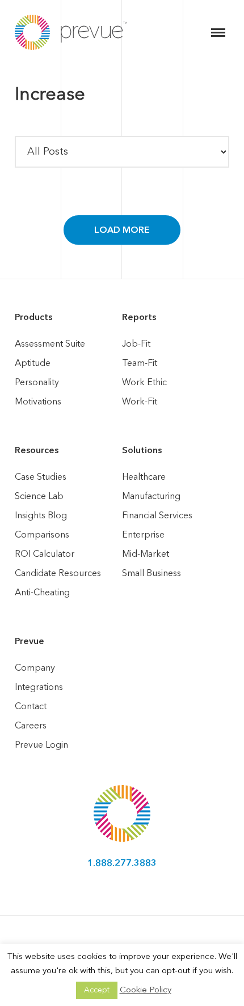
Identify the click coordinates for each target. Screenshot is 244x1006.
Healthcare (144, 477)
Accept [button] (97, 990)
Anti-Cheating (42, 593)
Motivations (38, 402)
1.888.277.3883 (122, 863)
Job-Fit (136, 344)
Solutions (142, 450)
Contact (31, 706)
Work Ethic (144, 382)
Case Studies (40, 477)
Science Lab (39, 496)
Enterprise (143, 535)
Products (33, 317)
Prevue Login (41, 745)
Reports (139, 317)
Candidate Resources (58, 573)
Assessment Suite (50, 344)
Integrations (39, 687)
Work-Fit (139, 402)
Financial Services (157, 516)
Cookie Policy (145, 990)
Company (35, 668)
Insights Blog (41, 516)
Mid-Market (145, 554)
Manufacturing (151, 496)
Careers (31, 726)
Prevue (29, 641)
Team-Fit (139, 363)
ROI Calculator (44, 554)
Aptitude (33, 363)
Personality (37, 382)
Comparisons (42, 535)
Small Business (151, 573)
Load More (122, 230)
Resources (36, 450)
